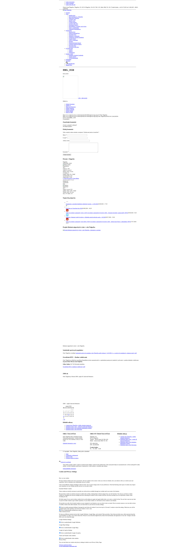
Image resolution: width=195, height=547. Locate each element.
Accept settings (62, 546)
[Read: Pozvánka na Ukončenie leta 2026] (67, 207)
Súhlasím (65, 468)
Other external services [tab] (64, 511)
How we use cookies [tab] (64, 478)
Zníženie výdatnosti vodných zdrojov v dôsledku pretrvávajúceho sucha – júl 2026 (86, 217)
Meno (65, 135)
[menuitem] (103, 12)
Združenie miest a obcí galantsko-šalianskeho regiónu (79, 428)
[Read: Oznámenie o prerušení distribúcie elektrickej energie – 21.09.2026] (67, 202)
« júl (64, 419)
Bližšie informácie (71, 468)
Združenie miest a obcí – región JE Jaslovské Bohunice (79, 426)
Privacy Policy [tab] (62, 539)
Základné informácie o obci (69, 443)
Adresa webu (66, 140)
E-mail (65, 137)
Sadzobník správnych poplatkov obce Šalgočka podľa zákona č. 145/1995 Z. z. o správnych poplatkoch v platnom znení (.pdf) (106, 353)
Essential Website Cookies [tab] (65, 488)
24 (63, 416)
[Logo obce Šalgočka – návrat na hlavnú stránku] (67, 10)
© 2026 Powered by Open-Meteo (71, 178)
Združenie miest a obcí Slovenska (74, 429)
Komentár (66, 152)
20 (68, 414)
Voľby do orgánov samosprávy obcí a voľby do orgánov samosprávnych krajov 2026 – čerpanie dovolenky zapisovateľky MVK (97, 212)
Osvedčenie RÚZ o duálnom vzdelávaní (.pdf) (74, 366)
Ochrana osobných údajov (65, 545)
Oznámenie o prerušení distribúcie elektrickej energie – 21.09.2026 (82, 204)
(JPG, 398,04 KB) (82, 98)
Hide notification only (71, 546)
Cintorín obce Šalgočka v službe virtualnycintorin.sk (78, 425)
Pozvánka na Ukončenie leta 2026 (74, 208)
